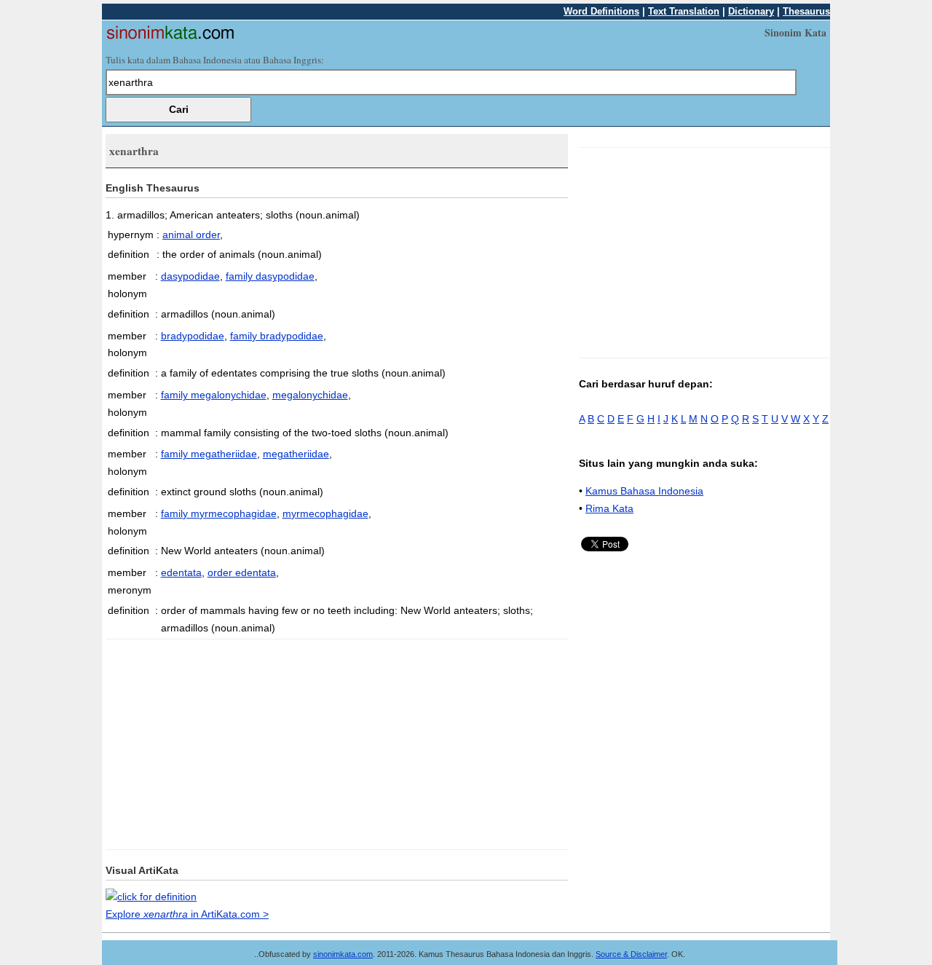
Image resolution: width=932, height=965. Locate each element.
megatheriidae (296, 454)
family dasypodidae (270, 276)
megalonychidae (310, 395)
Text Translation (683, 11)
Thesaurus (806, 11)
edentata (181, 572)
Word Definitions (601, 11)
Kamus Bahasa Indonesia (644, 491)
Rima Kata (609, 508)
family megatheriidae (209, 454)
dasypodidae (190, 276)
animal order (191, 234)
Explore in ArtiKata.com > (187, 914)
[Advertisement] (228, 741)
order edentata (242, 572)
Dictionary (751, 11)
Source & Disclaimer (631, 954)
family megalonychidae (213, 395)
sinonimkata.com (343, 954)
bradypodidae (192, 336)
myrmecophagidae (325, 513)
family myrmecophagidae (219, 513)
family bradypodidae (276, 336)
